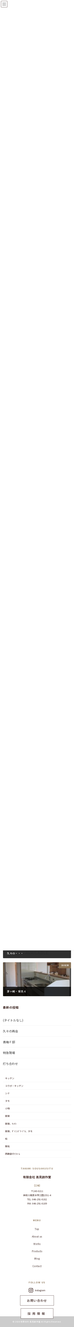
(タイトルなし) (13, 1020)
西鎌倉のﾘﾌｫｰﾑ (12, 1153)
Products (37, 1251)
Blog (37, 1258)
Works (37, 1243)
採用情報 (37, 1313)
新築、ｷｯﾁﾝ (11, 1123)
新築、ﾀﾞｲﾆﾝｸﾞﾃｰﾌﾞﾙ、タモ (18, 1131)
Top (37, 1229)
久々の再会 (10, 1031)
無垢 (7, 1146)
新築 (7, 1116)
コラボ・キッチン (14, 1086)
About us (37, 1236)
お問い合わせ (37, 1300)
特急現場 (9, 1053)
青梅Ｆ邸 (9, 1042)
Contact (37, 1266)
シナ (7, 1093)
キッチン (9, 1078)
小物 (7, 1108)
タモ (7, 1101)
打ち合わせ (10, 1063)
